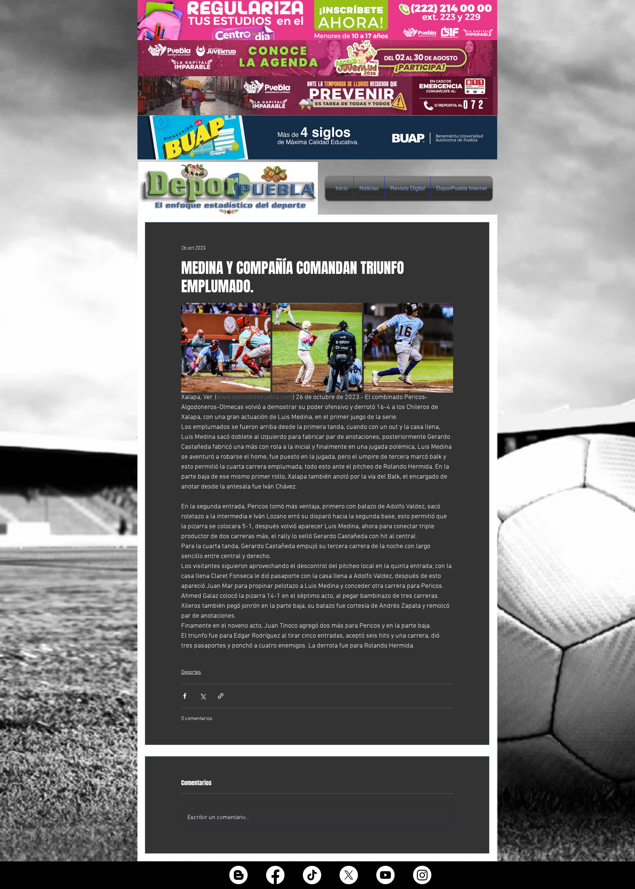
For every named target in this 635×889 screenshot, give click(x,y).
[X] (349, 875)
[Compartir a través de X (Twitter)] (202, 695)
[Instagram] (422, 875)
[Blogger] (238, 875)
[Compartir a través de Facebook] (184, 695)
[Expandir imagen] (225, 347)
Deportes (191, 672)
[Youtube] (385, 875)
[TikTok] (312, 875)
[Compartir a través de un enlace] (220, 695)
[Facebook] (275, 875)
